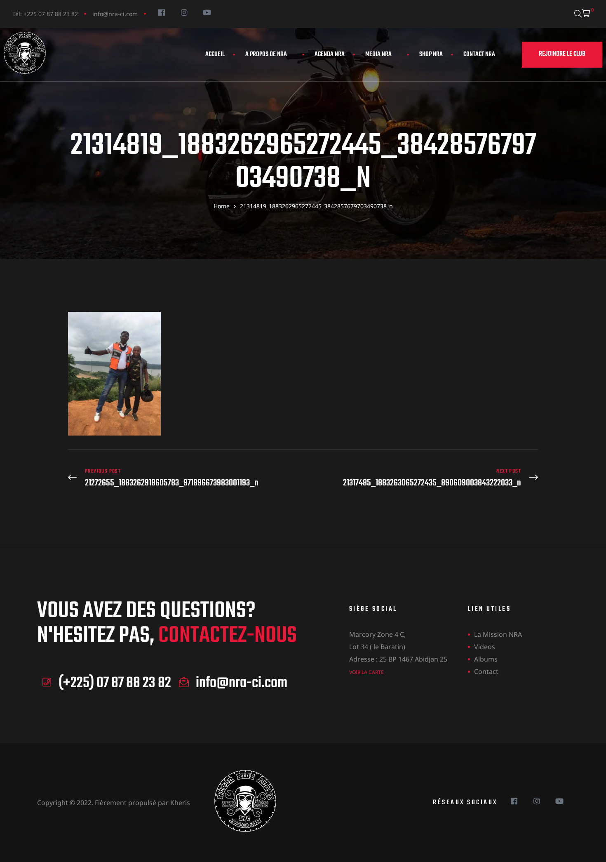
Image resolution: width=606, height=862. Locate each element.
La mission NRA (498, 634)
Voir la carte (366, 672)
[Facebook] (161, 12)
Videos (484, 646)
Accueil (215, 54)
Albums (486, 659)
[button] (562, 55)
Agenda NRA (330, 54)
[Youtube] (206, 12)
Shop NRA (431, 54)
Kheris (180, 802)
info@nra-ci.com (115, 14)
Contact (486, 671)
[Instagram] (184, 12)
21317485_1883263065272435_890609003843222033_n (422, 478)
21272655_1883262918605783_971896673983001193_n (183, 478)
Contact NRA (479, 54)
